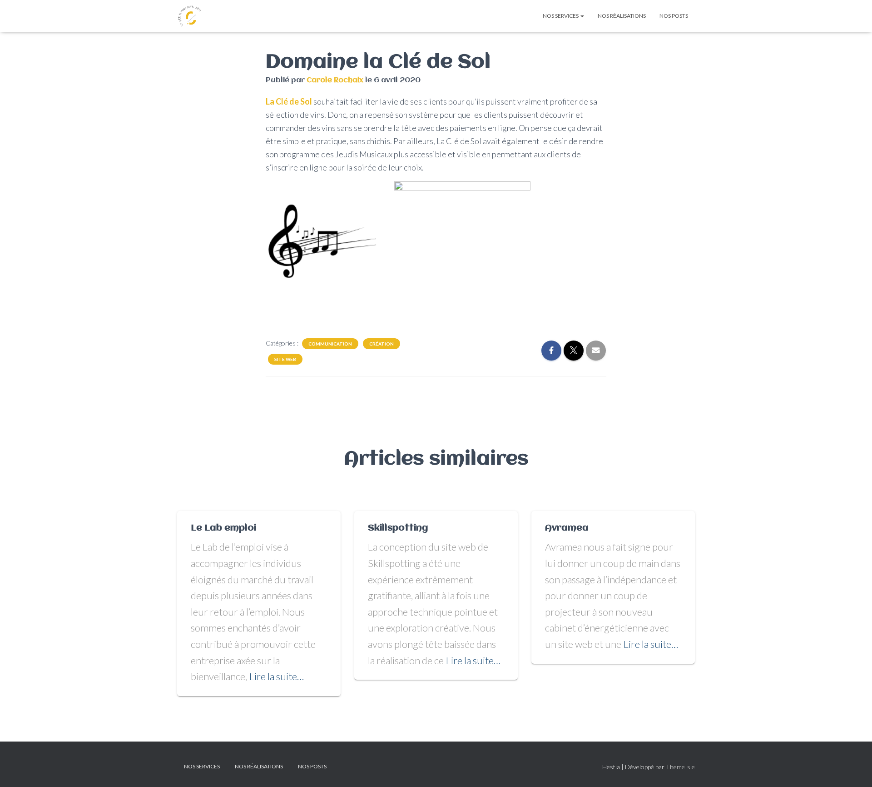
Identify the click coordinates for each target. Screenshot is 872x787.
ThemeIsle (680, 767)
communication (330, 343)
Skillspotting (398, 528)
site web (285, 359)
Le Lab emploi (223, 528)
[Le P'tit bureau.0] (189, 16)
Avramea (567, 528)
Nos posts (673, 15)
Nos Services (561, 15)
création (381, 343)
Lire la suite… (276, 676)
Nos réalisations (622, 15)
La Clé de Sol (289, 101)
